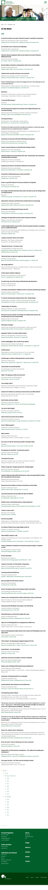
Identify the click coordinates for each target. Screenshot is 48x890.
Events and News (6, 844)
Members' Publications (10, 776)
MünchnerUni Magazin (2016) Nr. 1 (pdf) (10, 662)
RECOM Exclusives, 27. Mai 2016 (8, 514)
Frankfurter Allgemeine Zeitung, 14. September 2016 (13, 320)
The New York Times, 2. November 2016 (10, 221)
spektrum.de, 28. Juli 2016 (7, 370)
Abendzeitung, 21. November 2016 (9, 178)
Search (32, 877)
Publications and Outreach (9, 853)
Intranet (27, 852)
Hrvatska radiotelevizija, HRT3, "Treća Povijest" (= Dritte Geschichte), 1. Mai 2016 (20, 541)
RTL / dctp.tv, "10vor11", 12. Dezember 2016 (11, 61)
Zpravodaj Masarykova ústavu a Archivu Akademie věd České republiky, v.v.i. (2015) (20, 506)
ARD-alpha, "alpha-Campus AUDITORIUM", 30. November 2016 (15, 114)
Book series (3, 854)
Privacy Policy (44, 877)
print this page (4, 825)
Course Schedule (5, 840)
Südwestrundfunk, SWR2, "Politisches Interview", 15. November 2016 (17, 205)
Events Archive (4, 846)
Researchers (4, 836)
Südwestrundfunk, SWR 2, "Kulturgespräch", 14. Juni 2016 (14, 489)
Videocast (3, 856)
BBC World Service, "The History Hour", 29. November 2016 (15, 123)
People (27, 843)
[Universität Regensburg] (6, 878)
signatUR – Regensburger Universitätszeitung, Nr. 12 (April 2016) (16, 576)
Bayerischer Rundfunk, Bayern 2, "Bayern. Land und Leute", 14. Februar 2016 (19, 645)
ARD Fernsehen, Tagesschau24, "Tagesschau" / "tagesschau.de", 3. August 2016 (19, 362)
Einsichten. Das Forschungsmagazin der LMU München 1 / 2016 (16, 560)
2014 (8, 791)
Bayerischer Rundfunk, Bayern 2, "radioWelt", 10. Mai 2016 (14, 531)
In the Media (8, 796)
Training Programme (5, 838)
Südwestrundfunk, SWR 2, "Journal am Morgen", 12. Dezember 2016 (17, 69)
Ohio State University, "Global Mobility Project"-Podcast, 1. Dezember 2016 (18, 104)
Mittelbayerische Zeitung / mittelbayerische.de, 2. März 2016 (15, 618)
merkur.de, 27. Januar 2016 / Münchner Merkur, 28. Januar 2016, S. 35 (17, 688)
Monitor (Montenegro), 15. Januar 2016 (10, 746)
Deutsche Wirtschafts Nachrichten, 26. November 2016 (14, 143)
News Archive (4, 848)
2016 (8, 786)
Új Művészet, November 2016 (8, 233)
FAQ (26, 838)
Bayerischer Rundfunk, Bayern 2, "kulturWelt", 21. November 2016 (16, 170)
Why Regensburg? (29, 836)
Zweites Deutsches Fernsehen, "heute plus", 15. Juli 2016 (14, 429)
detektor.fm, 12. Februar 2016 (8, 653)
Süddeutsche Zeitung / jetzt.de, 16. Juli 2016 (11, 412)
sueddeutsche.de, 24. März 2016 (8, 585)
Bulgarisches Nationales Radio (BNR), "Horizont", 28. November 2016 (17, 134)
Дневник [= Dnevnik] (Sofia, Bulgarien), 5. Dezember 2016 (15, 87)
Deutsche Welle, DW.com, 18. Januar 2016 (10, 726)
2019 (8, 778)
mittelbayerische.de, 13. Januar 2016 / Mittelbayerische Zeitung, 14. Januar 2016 (20, 756)
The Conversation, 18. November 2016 (10, 186)
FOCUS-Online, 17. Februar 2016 (8, 637)
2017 (8, 783)
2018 (8, 781)
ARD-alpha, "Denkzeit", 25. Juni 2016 (9, 454)
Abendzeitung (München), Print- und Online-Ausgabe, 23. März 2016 (17, 593)
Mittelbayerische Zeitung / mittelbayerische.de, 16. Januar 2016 (16, 738)
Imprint (37, 877)
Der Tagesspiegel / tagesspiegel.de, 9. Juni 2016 (12, 498)
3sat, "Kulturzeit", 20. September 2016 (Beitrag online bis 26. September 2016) (19, 310)
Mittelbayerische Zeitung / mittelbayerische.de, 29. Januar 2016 (16, 680)
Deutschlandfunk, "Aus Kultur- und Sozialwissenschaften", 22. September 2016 (19, 302)
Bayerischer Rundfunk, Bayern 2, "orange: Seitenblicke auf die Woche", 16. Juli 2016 (20, 421)
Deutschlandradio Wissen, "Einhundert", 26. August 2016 (14, 337)
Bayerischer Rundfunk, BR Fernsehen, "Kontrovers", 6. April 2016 (16, 568)
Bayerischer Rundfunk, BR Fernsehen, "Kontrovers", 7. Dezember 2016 (17, 77)
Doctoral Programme (7, 833)
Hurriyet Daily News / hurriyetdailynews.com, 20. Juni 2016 (15, 471)
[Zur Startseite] (7, 4)
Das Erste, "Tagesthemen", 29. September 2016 (12, 277)
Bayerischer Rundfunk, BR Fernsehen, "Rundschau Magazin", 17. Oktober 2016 (19, 260)
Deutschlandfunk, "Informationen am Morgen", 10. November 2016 (17, 213)
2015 (8, 789)
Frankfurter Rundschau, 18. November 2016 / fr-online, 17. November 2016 (18, 196)
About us (27, 847)
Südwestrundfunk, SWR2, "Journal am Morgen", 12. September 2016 (17, 329)
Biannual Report (5, 863)
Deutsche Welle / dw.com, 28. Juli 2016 (10, 379)
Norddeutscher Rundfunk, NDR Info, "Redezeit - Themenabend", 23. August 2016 (20, 345)
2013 (8, 794)
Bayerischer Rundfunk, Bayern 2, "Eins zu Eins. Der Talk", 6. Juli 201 (17, 446)
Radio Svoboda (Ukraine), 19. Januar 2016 (11, 712)
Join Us (27, 833)
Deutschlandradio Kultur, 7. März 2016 (10, 610)
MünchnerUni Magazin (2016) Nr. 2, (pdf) (10, 551)
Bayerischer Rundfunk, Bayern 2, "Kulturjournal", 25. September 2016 (17, 294)
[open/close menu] (45, 2)
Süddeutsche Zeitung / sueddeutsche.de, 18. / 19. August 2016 (16, 354)
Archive (5, 770)
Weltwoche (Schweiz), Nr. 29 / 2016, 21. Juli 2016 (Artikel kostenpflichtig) (18, 404)
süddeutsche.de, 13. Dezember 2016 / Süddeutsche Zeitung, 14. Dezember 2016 (19, 51)
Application (27, 834)
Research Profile (5, 834)
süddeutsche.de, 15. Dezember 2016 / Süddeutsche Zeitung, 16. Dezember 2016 (19, 42)
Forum (6, 773)
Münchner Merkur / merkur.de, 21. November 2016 (13, 151)
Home (27, 877)
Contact (27, 861)
